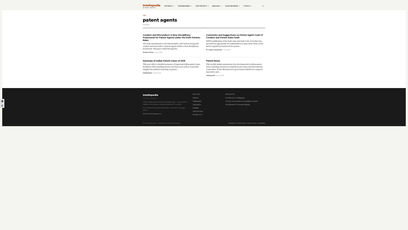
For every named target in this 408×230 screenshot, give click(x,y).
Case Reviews (231, 6)
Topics (246, 6)
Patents (168, 6)
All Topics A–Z (198, 115)
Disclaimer (232, 123)
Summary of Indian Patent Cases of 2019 (164, 61)
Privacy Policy (241, 123)
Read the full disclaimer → (152, 114)
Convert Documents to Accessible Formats (241, 101)
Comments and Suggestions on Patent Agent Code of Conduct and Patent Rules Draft (234, 36)
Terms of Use (251, 123)
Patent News (213, 61)
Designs (216, 6)
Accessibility (261, 123)
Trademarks (184, 6)
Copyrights (201, 6)
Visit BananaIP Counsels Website (237, 105)
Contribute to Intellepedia (234, 98)
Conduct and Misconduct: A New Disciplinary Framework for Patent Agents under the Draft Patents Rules (171, 38)
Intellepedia (151, 5)
